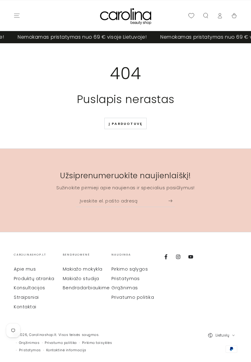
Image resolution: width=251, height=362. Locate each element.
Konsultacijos (29, 288)
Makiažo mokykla (83, 269)
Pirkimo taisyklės (97, 343)
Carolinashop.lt (42, 335)
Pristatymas (125, 278)
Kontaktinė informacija (66, 350)
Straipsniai (26, 297)
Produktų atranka (34, 278)
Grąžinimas (124, 288)
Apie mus (25, 269)
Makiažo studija (81, 278)
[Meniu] (17, 16)
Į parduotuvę (125, 123)
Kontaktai (25, 307)
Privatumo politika (132, 297)
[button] (205, 16)
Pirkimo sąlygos (129, 269)
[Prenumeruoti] (171, 201)
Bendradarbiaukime (86, 288)
